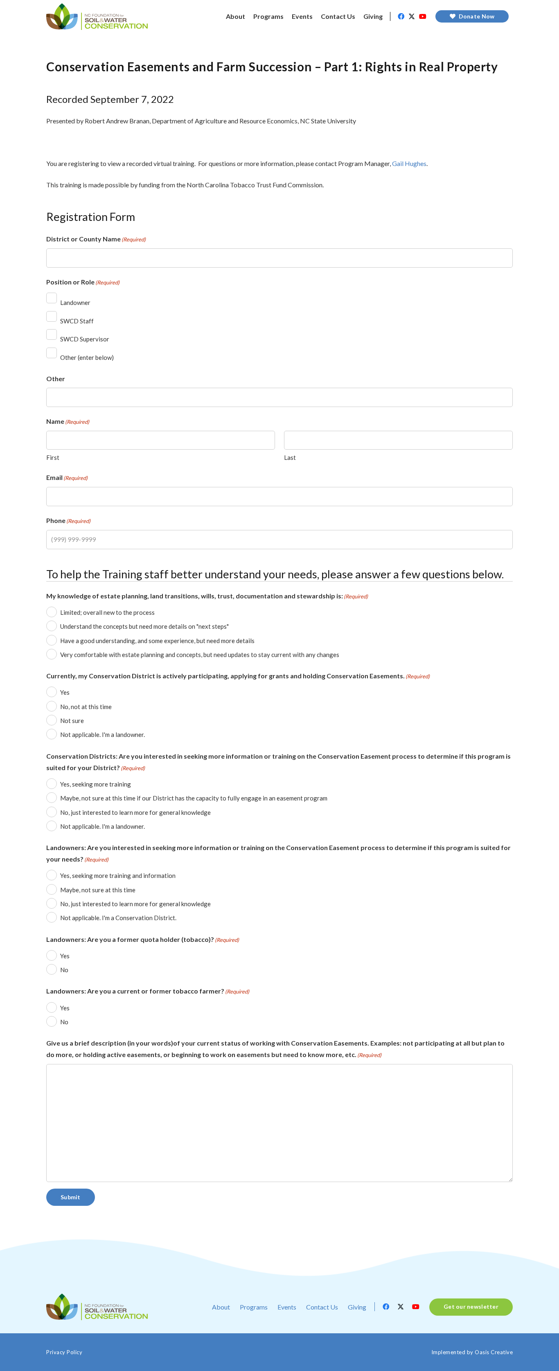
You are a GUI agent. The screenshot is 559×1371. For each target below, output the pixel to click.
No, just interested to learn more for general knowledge (135, 812)
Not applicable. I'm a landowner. (102, 734)
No (64, 969)
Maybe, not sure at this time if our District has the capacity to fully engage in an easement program (193, 798)
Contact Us (322, 1307)
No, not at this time (86, 706)
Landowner (75, 302)
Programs (254, 1307)
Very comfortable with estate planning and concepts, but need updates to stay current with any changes (199, 654)
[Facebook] (401, 16)
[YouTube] (422, 16)
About (221, 1307)
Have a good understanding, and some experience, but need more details (157, 640)
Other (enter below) (87, 357)
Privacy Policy (64, 1352)
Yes (65, 692)
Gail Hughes (409, 163)
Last (290, 457)
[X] (411, 16)
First (52, 457)
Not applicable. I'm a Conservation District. (118, 917)
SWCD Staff (77, 321)
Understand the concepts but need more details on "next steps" (144, 626)
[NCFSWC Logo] (97, 16)
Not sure (72, 720)
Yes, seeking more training (95, 784)
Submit (71, 1197)
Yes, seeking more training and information (118, 875)
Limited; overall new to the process (107, 612)
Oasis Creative (494, 1352)
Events (286, 1307)
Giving (357, 1307)
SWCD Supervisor (84, 339)
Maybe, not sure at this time (97, 890)
